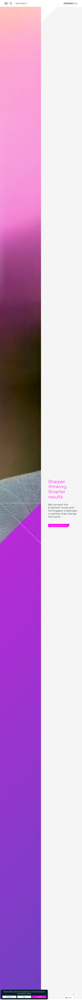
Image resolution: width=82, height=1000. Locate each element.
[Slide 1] (73, 994)
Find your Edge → (58, 524)
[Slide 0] (70, 994)
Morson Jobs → (21, 3)
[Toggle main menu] (6, 3)
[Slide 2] (77, 994)
